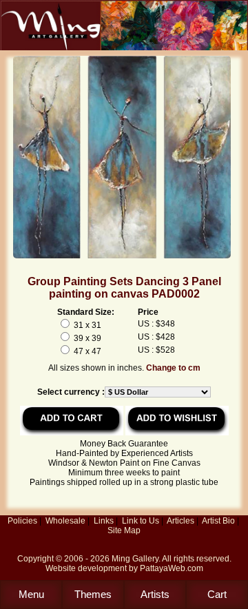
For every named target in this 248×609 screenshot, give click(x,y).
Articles (180, 521)
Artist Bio (218, 521)
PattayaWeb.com (171, 568)
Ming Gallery (135, 559)
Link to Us (140, 521)
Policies (22, 521)
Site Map (124, 530)
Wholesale (65, 521)
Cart (217, 594)
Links (104, 521)
